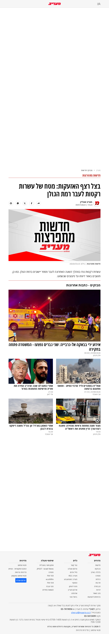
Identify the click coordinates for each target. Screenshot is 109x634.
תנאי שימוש (22, 565)
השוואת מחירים (48, 590)
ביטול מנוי (73, 597)
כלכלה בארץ (95, 572)
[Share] (38, 203)
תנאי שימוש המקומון (19, 575)
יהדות (98, 590)
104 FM (50, 582)
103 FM (50, 575)
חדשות (97, 565)
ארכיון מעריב (72, 590)
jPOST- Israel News (45, 568)
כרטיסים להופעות (94, 597)
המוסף (74, 582)
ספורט (98, 575)
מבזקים (97, 568)
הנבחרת (97, 586)
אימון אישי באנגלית (46, 565)
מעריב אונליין (86, 201)
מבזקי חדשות (86, 170)
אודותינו (74, 593)
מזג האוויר (96, 593)
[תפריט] (103, 4)
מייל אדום (73, 572)
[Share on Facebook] (31, 203)
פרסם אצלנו (72, 568)
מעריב (98, 170)
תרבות (98, 582)
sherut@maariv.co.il (81, 612)
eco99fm (50, 579)
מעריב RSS (73, 575)
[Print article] (11, 203)
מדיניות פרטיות (20, 572)
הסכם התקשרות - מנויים (17, 568)
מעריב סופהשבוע (70, 579)
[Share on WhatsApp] (17, 203)
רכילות (98, 579)
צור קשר (74, 565)
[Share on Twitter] (24, 203)
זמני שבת (50, 586)
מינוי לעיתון (73, 586)
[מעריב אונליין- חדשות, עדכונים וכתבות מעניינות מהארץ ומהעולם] (54, 4)
